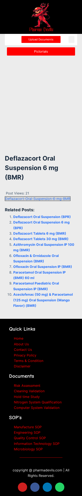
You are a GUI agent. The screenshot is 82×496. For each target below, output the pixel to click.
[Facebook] (35, 487)
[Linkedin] (47, 487)
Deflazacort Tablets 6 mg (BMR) (39, 233)
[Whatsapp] (59, 487)
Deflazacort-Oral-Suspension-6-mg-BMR (37, 199)
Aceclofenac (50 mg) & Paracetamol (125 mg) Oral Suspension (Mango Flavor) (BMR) (43, 300)
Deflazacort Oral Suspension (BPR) (42, 217)
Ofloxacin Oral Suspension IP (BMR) (42, 267)
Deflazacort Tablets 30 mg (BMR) (41, 239)
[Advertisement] (41, 100)
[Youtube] (22, 487)
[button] (71, 39)
